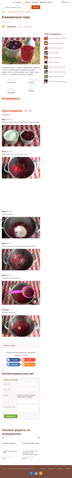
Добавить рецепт (46, 2)
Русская (31, 82)
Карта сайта (51, 468)
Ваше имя (7, 384)
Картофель (11, 92)
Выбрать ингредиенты (28, 7)
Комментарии (5, 34)
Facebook (15, 360)
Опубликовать (11, 416)
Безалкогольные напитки (15, 12)
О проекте (43, 468)
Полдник (31, 91)
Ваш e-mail (7, 390)
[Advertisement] (21, 193)
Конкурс (28, 2)
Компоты (28, 12)
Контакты (60, 468)
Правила (35, 2)
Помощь (68, 468)
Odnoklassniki (30, 364)
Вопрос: (6, 395)
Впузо (3, 12)
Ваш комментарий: (9, 407)
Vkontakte (15, 364)
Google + (29, 360)
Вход (66, 2)
